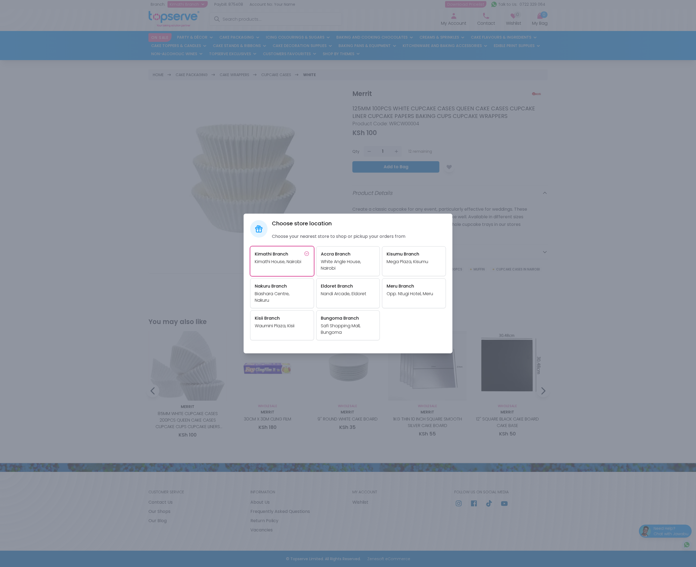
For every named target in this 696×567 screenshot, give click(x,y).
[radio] (282, 261)
